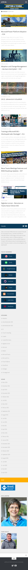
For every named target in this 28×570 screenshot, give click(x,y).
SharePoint (5, 365)
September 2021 (6, 411)
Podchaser (10, 281)
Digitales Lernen (6, 343)
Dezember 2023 (6, 386)
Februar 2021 (6, 436)
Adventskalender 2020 (8, 322)
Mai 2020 (5, 469)
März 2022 (5, 404)
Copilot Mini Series (7, 340)
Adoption (5, 318)
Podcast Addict (10, 294)
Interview (5, 347)
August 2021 (5, 415)
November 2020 (6, 447)
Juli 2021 (5, 418)
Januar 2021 (5, 440)
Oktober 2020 (6, 451)
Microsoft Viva (6, 358)
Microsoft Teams (6, 354)
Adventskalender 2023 (8, 325)
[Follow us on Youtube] (26, 226)
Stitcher (10, 275)
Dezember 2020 (6, 443)
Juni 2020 (5, 465)
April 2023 (5, 389)
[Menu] (26, 2)
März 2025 (5, 382)
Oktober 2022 (6, 397)
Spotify (10, 262)
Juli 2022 (5, 400)
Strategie (5, 369)
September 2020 (6, 454)
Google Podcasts (11, 268)
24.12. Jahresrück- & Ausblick (11, 99)
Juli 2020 (5, 461)
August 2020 (5, 458)
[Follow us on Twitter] (23, 226)
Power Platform (6, 361)
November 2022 (6, 393)
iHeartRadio (10, 306)
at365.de (3, 2)
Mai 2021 (5, 425)
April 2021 (5, 429)
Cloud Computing (7, 333)
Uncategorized (6, 372)
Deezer (10, 287)
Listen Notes (10, 300)
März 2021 (5, 433)
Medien (4, 351)
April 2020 (5, 472)
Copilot (4, 336)
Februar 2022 (6, 407)
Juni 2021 (5, 422)
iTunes (10, 256)
